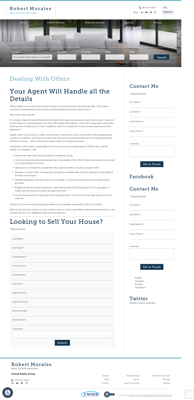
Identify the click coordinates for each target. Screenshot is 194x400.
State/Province (19, 292)
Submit (62, 342)
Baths (132, 52)
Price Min (62, 52)
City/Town (17, 283)
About (23, 23)
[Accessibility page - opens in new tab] (109, 395)
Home (106, 375)
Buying (129, 23)
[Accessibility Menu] (7, 392)
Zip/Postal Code (20, 301)
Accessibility (133, 375)
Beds (107, 52)
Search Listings (56, 23)
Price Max (86, 52)
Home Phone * (19, 265)
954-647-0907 (149, 8)
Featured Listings (95, 23)
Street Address (19, 274)
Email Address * (19, 256)
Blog (107, 379)
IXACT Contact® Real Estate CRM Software (150, 395)
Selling (158, 23)
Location (16, 52)
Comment (134, 143)
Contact (105, 383)
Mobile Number (19, 310)
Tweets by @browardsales (142, 303)
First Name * (18, 238)
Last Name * (18, 247)
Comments (17, 328)
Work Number (19, 319)
